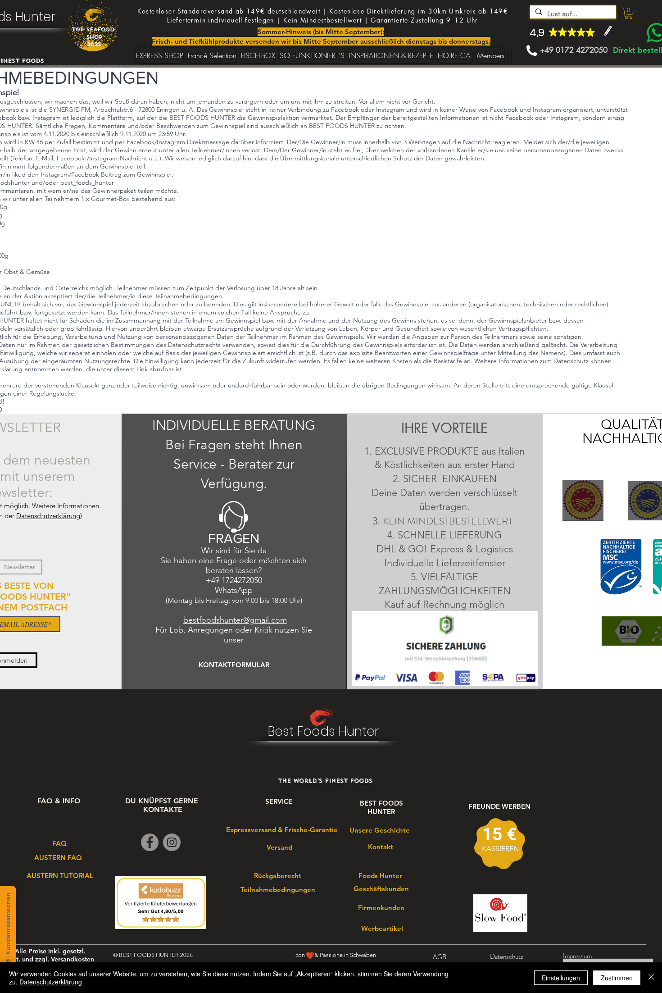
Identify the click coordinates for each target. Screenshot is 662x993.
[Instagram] (172, 842)
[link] (628, 13)
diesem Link (131, 369)
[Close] (651, 978)
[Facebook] (150, 842)
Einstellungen (561, 977)
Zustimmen (617, 977)
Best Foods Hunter (323, 731)
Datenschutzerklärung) (49, 515)
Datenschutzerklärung (50, 981)
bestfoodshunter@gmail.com (235, 620)
